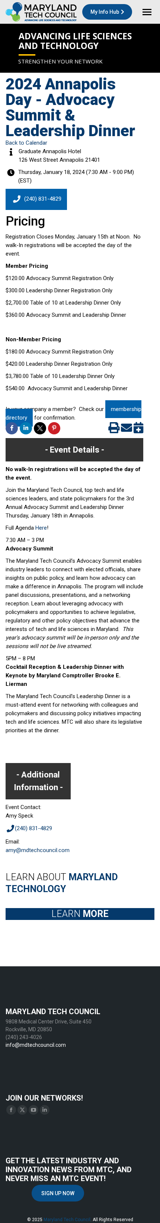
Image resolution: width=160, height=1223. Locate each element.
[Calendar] (138, 430)
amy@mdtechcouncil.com (38, 850)
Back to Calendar (26, 142)
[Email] (126, 430)
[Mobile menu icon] (147, 12)
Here (41, 528)
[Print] (113, 430)
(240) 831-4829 (42, 198)
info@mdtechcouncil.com (36, 1045)
